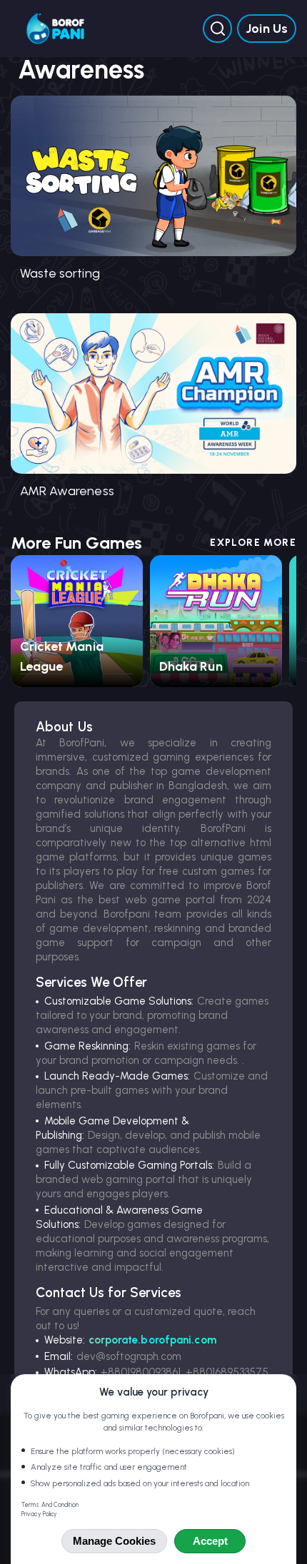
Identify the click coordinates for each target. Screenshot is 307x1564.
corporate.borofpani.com (152, 1340)
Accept (210, 1541)
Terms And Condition (50, 1504)
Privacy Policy (39, 1514)
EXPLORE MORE (253, 543)
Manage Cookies (114, 1541)
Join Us (267, 28)
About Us (64, 726)
